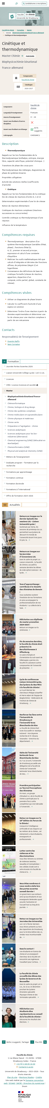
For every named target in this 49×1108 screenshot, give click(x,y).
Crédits (39, 1077)
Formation (20, 30)
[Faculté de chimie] (12, 16)
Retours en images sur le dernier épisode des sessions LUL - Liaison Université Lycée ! (31, 520)
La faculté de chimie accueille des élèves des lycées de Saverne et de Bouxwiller (30, 977)
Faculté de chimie (8, 30)
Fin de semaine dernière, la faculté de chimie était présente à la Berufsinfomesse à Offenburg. (31, 646)
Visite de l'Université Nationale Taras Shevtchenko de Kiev (29, 755)
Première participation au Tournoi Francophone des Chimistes (31, 788)
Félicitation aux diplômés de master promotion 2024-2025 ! (31, 622)
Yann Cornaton (13, 344)
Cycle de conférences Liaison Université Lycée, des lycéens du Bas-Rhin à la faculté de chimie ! (31, 683)
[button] (16, 3)
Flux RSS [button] (38, 1042)
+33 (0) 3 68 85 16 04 (25, 1064)
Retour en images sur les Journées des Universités (31, 920)
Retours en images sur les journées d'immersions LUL (30, 554)
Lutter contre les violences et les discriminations (27, 853)
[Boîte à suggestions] (4, 1042)
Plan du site (12, 1077)
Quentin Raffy (13, 341)
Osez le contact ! (27, 949)
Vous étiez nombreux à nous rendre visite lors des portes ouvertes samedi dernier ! (30, 887)
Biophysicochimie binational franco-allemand (28, 32)
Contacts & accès (26, 1067)
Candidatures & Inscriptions (35, 3)
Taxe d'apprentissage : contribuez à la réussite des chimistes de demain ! (31, 588)
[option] (24, 528)
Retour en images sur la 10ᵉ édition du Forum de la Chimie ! (31, 821)
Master (29, 30)
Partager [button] (25, 1042)
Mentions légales (26, 1077)
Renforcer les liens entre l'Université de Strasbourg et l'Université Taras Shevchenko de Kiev (31, 720)
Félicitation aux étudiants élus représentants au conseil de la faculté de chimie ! (31, 1013)
